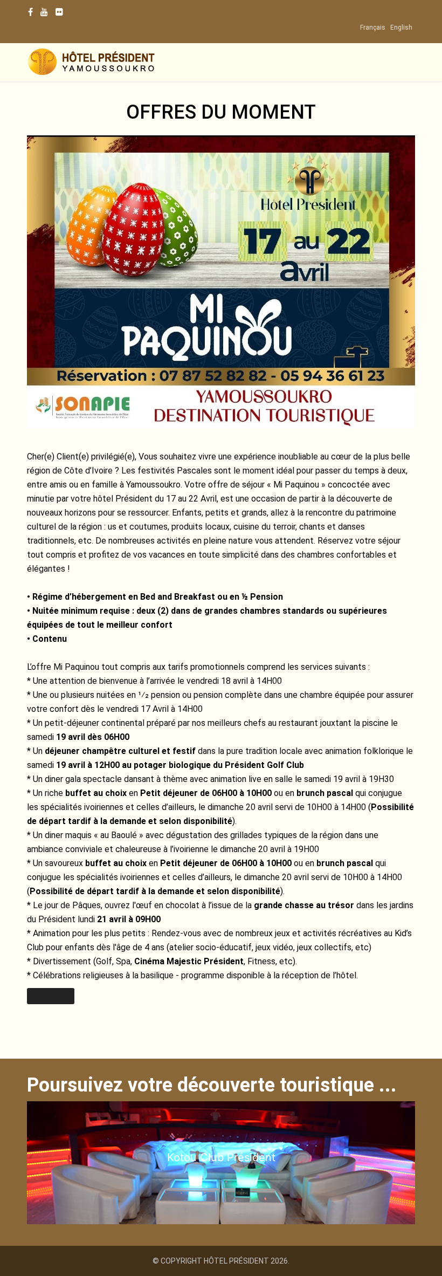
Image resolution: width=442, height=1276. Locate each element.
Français (372, 27)
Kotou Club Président (221, 1157)
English (401, 27)
